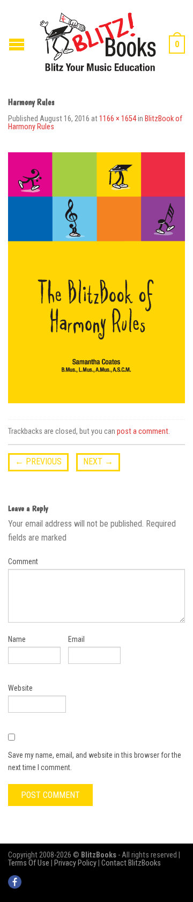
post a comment (142, 431)
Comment (23, 561)
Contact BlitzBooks (131, 863)
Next (98, 461)
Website (20, 688)
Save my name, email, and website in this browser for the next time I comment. (94, 761)
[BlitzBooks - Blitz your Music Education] (98, 40)
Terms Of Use (28, 863)
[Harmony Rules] (96, 277)
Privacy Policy (75, 863)
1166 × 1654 (117, 118)
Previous (38, 461)
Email (76, 639)
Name (17, 639)
